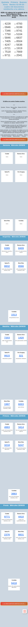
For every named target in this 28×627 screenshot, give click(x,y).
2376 (7, 534)
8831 (21, 534)
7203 (7, 337)
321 (21, 355)
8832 (7, 266)
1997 (7, 404)
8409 (21, 248)
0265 (7, 248)
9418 (14, 583)
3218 (7, 445)
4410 (21, 516)
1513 (14, 314)
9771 (7, 516)
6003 (21, 404)
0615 (7, 355)
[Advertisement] (14, 74)
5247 (21, 445)
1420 (21, 337)
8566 (21, 266)
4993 (7, 427)
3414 (21, 427)
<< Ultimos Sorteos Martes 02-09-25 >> (14, 93)
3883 (14, 493)
